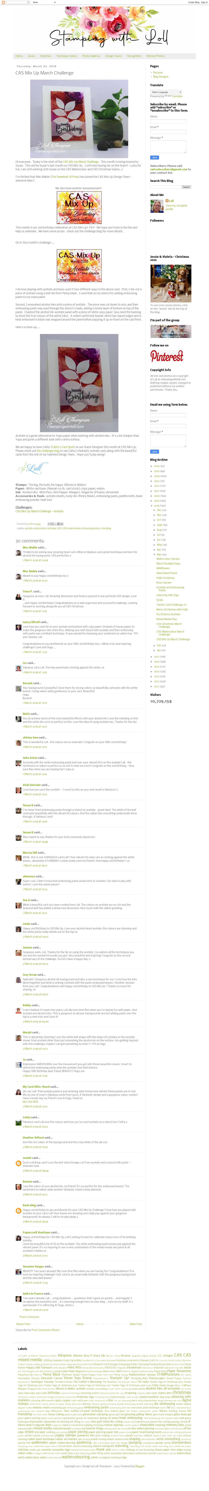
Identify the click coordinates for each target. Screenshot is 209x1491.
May (159, 545)
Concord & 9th (166, 1360)
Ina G (26, 900)
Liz (25, 663)
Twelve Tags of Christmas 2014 (166, 1382)
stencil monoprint (103, 1446)
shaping (134, 1439)
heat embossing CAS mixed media (161, 1418)
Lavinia (57, 1371)
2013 (157, 676)
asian (21, 1393)
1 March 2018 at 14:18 (35, 821)
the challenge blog (48, 451)
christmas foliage (45, 1397)
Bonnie (27, 1181)
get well (120, 1414)
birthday (51, 528)
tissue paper (162, 1449)
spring (167, 1443)
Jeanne (27, 947)
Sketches (45, 56)
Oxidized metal (146, 1371)
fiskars (163, 1411)
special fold (24, 1443)
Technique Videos (66, 56)
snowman (186, 1439)
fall (168, 1407)
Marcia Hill (30, 852)
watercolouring (76, 1457)
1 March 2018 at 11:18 (35, 611)
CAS (59, 528)
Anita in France (33, 1293)
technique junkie (87, 1450)
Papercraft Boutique (36, 1232)
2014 (157, 671)
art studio (186, 1389)
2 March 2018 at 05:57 (35, 994)
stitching (23, 1449)
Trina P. (28, 591)
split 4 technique (101, 1443)
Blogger (139, 1466)
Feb (159, 645)
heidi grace (185, 1418)
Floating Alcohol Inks (160, 1364)
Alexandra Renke (47, 1356)
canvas (141, 1393)
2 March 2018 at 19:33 (35, 1126)
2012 (157, 681)
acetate (29, 528)
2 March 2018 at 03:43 (35, 936)
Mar (159, 554)
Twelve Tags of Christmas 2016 (60, 1385)
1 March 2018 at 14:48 (35, 842)
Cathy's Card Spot (63, 447)
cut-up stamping (122, 1401)
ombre (29, 1432)
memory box (175, 1425)
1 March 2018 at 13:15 (35, 747)
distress (86, 1404)
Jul (158, 535)
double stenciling (144, 1404)
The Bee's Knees (63, 1382)
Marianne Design (94, 1371)
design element (165, 1401)
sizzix (160, 1439)
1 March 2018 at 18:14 (35, 865)
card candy (151, 1393)
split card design (119, 1443)
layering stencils (179, 1422)
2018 (157, 505)
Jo (24, 1059)
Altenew (78, 1355)
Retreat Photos (156, 56)
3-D (20, 1356)
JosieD (27, 1158)
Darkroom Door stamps (54, 1364)
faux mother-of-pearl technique (83, 1411)
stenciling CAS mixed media (144, 1446)
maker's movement (72, 1425)
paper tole (112, 1432)
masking (160, 1425)
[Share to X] (55, 524)
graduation (69, 1418)
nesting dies (110, 1429)
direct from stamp (39, 1404)
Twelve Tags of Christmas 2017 (94, 1385)
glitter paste (47, 1418)
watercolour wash (35, 1457)
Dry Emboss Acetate (168, 614)
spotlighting (148, 1443)
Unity (155, 1385)
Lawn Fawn (68, 1371)
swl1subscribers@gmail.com (168, 169)
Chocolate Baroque (105, 1360)
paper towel (125, 1432)
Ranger (124, 1375)
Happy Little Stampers (39, 1367)
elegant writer (25, 1408)
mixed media (42, 1428)
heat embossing (131, 1418)
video (29, 1453)
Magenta (80, 1371)
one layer (39, 1432)
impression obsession (43, 1421)
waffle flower (47, 1453)
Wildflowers (163, 568)
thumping (149, 1450)
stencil (54, 1446)
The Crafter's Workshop (87, 1382)
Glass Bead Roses (166, 573)
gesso (112, 1414)
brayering (131, 1393)
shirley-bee (30, 737)
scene (94, 1439)
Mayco (106, 1371)
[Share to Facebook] (58, 524)
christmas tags (85, 1397)
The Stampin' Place (127, 1382)
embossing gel (58, 1408)
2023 (157, 481)
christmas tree (102, 1397)
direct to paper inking (60, 1404)
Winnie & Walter (65, 1388)
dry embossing (164, 1404)
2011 (157, 686)
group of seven (109, 1418)
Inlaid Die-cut (161, 1368)
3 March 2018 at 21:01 (35, 1255)
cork (73, 1401)
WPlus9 (187, 1385)
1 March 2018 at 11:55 (35, 672)
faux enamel (37, 1411)
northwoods (176, 1429)
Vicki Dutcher (32, 785)
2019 (157, 501)
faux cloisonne (178, 1408)
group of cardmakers (87, 1418)
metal (188, 1425)
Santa (188, 1375)
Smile (159, 600)
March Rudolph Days (168, 563)
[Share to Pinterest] (61, 524)
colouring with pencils (42, 1401)
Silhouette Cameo (51, 1378)
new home (122, 1429)
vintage (37, 1453)
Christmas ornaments (127, 1360)
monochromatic (62, 1428)
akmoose (29, 876)
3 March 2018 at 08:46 (36, 1170)
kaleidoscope (142, 1422)
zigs (124, 1457)
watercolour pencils (145, 1453)
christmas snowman (65, 1397)
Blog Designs (161, 76)
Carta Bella (75, 1360)
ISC (114, 1368)
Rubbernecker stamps (142, 1374)
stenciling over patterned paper (175, 1446)
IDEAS (108, 1368)
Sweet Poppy (173, 1378)
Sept (160, 525)
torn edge (177, 1449)
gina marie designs (163, 1414)
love (48, 1425)
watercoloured (54, 1458)
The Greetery (110, 1382)
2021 (157, 491)
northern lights (162, 1429)
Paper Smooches (179, 1371)
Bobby (27, 1005)
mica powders (25, 1429)
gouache (58, 1418)
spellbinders (39, 1442)
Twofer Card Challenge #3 (171, 605)
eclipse (187, 1404)
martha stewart (132, 1425)
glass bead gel (182, 1414)
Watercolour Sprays (168, 559)
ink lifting (75, 1422)
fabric (163, 1408)
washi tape (67, 1453)
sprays (159, 1442)
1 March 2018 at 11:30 (35, 652)
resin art (171, 1436)
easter (179, 1404)
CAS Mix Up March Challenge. (81, 162)
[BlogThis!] (52, 524)
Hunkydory (99, 1368)
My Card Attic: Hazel (36, 1087)
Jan (159, 650)
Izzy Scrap (30, 975)
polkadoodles (48, 1436)
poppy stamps (65, 1435)
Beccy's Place (113, 1356)
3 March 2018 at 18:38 (35, 1221)
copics (58, 1400)
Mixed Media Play (166, 619)
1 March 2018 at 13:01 (35, 726)
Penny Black (51, 1374)
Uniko (149, 1386)
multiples (76, 1429)
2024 (157, 476)
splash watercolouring (62, 1442)
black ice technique (71, 1393)
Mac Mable (30, 547)
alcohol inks (40, 528)
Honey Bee (87, 1368)
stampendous (181, 1442)
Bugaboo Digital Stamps (144, 1356)
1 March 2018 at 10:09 (35, 560)
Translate (177, 96)
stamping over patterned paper (34, 1446)
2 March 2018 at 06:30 (36, 1021)
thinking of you (134, 1450)
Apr (159, 549)
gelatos (68, 1415)
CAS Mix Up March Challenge (173, 639)
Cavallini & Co (89, 1360)
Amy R (88, 1355)
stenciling (106, 528)
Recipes (158, 72)
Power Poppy (88, 1375)
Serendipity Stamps (29, 1378)
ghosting (130, 1414)
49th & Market (30, 1356)
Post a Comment (29, 1317)
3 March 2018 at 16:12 (35, 1194)
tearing (74, 1450)
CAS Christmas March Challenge (169, 625)
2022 (157, 486)
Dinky (79, 1364)
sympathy (58, 1449)
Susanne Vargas (33, 1266)
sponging (135, 1442)
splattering (83, 1442)
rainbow (148, 1436)
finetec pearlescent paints (144, 1411)
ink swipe (85, 1422)
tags (67, 1449)
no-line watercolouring (141, 1428)
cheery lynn (165, 1393)
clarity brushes (118, 1397)
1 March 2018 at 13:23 (35, 794)
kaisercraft (129, 1422)
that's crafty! (118, 1450)
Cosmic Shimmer (182, 1360)
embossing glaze (75, 1408)
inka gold (96, 1421)
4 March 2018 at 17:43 (35, 1282)
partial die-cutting (171, 1432)
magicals (56, 1425)
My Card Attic (31, 1101)
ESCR (90, 1364)
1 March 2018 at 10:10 (35, 580)
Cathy (27, 1117)
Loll (171, 201)
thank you (103, 1449)
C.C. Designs (165, 1355)
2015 (157, 666)
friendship (25, 1414)
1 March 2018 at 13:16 (35, 774)
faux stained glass (114, 1411)
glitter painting (32, 1418)
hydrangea (23, 1422)
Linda (26, 924)
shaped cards (122, 1439)
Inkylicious (147, 1368)
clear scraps (132, 1397)
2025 (157, 471)
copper (67, 1400)
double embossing (126, 1404)
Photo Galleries (91, 56)
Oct (159, 520)
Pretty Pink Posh (104, 1375)
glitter (21, 1418)
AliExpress (64, 1355)
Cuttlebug (37, 1364)
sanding (86, 1439)
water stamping (112, 1453)
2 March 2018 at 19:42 (35, 1147)
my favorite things (93, 1428)
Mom (113, 1371)
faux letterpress (54, 1411)
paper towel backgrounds (147, 1432)
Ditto (85, 1364)
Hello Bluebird (60, 1368)
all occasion (172, 1388)
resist (179, 1436)
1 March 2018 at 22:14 (35, 889)
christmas (181, 1393)
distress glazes (99, 1404)
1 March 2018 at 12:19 (35, 703)
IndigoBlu (121, 1368)
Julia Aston (30, 758)
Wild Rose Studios (46, 1389)
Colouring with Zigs (167, 595)
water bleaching (81, 1453)
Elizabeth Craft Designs (106, 1364)
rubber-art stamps (66, 1439)
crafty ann (82, 1401)
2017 (157, 656)
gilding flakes (144, 1414)
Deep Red (71, 1364)
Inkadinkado (134, 1367)
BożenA (27, 683)
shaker (110, 1439)
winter (94, 1457)
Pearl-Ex (38, 1375)
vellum (21, 1453)
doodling (111, 1404)
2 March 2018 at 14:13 (35, 1106)
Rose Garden (164, 582)
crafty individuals (96, 1401)
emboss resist (40, 1407)
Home (19, 56)
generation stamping (95, 1414)
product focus (118, 1436)
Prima (117, 1375)
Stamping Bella (139, 1378)
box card (120, 1393)
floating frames (177, 1411)
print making (103, 1436)
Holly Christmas (165, 578)
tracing (187, 1450)
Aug (159, 530)
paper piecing (78, 1432)
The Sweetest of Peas (64, 177)
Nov (159, 515)
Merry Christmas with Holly (172, 609)
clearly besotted (148, 1397)
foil (189, 1411)
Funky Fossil (178, 1364)
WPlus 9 (178, 1386)
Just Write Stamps (44, 1371)
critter (109, 1400)
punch (129, 1435)
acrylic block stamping (119, 1389)
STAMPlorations (168, 1374)
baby (26, 1393)
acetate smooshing (96, 1389)
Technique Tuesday (42, 1382)
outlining (50, 1432)
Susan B (28, 805)
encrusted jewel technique (145, 1408)
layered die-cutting (160, 1422)
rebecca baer (159, 1436)
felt (127, 1411)
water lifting (96, 1453)
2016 (157, 661)
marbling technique (93, 1425)
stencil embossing (82, 1446)
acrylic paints (138, 1389)
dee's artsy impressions (144, 1401)
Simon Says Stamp (78, 1378)
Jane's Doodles (176, 1368)
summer (46, 1449)
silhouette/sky (148, 1439)
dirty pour (77, 1404)
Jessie (31, 56)
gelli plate (77, 1415)
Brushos (126, 1355)
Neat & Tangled (130, 1371)
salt (80, 1439)
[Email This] (49, 524)
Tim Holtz (143, 1382)
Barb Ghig (29, 1205)
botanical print (107, 1393)
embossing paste (91, 528)
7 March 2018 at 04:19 (35, 1310)
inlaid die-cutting (113, 1421)
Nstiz (26, 714)
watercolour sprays (166, 1453)
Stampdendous (101, 1378)
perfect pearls (32, 1436)
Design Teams (113, 56)
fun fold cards (40, 1415)
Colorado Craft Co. (149, 1360)
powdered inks (86, 1435)
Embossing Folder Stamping (134, 1364)
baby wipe (35, 1393)
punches (138, 1436)
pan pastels (62, 1432)
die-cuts (177, 1401)
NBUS (119, 1371)
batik (44, 1393)
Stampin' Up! (119, 1378)
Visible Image (166, 1385)
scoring (102, 1439)
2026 (157, 466)
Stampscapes (157, 1378)
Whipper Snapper (27, 1389)
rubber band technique (41, 1439)
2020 (157, 496)
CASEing (47, 1360)
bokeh (95, 1393)
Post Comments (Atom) (46, 1330)
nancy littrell (31, 622)
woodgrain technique (110, 1457)
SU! (182, 1375)
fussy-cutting (56, 1414)
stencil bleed (65, 1446)
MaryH (27, 1032)
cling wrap (164, 1397)
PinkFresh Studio (71, 1375)
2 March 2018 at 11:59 (35, 1076)
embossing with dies (120, 1408)
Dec (159, 510)
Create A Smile (25, 1364)
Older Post (136, 1324)
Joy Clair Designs (26, 1371)
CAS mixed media (71, 528)
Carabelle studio (61, 1360)
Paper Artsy (160, 1371)
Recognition (134, 56)
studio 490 (35, 1450)
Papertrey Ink (25, 1375)
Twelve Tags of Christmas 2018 (128, 1385)
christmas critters (27, 1397)
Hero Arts (74, 1367)
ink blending (63, 1422)
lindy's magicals (35, 1425)
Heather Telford (33, 1137)
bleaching (86, 1393)
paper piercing (97, 1432)
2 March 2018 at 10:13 (35, 1048)
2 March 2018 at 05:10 (35, 964)
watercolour (128, 1453)
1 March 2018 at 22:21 (35, 913)
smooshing (172, 1439)
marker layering (113, 1425)
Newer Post (23, 1324)
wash (57, 1453)
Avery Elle (99, 1355)
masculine (147, 1425)
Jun (159, 539)
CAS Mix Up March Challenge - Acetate (40, 511)
